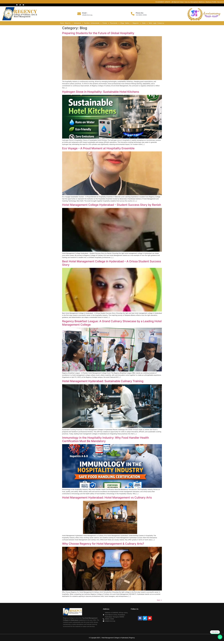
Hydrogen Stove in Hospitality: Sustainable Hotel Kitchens (100, 91)
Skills (150, 23)
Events (105, 23)
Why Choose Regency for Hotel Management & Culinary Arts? (103, 543)
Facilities (87, 23)
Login (154, 23)
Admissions (77, 23)
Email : (84, 13)
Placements (113, 23)
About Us (68, 23)
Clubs (144, 23)
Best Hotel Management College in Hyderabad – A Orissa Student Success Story (111, 263)
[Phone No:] (132, 13)
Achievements (95, 23)
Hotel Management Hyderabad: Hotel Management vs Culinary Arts (107, 497)
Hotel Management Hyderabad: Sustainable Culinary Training (102, 381)
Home (62, 23)
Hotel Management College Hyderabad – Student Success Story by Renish (111, 204)
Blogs (122, 23)
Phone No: (140, 13)
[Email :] (79, 13)
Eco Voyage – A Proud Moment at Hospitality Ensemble (98, 148)
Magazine (136, 23)
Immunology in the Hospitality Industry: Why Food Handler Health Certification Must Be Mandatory (105, 439)
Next (159, 600)
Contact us (160, 23)
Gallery (127, 23)
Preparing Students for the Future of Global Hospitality (98, 33)
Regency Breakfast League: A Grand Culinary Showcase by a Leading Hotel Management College (112, 322)
